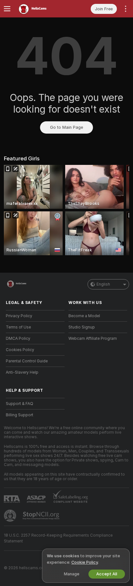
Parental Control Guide (27, 361)
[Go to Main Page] (40, 8)
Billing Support (19, 415)
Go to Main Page (66, 127)
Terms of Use (18, 327)
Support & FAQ (19, 403)
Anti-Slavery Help (22, 372)
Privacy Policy (19, 316)
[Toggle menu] (7, 8)
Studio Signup (81, 327)
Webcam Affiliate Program (92, 338)
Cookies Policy (20, 350)
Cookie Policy (84, 562)
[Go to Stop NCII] (42, 516)
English (103, 284)
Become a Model (84, 316)
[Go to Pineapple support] (10, 516)
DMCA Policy (18, 338)
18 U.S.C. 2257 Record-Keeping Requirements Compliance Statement (58, 538)
